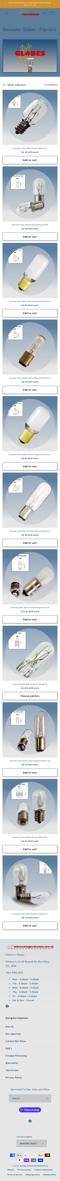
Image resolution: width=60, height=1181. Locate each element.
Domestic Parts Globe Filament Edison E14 (30, 914)
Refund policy (49, 1174)
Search (9, 1026)
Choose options (30, 696)
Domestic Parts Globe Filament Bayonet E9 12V (30, 607)
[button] (6, 13)
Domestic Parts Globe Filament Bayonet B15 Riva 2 (30, 454)
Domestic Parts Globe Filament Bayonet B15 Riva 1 (30, 531)
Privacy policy (24, 1170)
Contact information (43, 1170)
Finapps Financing (16, 1055)
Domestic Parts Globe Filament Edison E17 (30, 837)
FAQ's (9, 1048)
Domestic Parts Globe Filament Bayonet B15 (30, 225)
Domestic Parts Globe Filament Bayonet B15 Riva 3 (30, 378)
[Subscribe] (47, 1098)
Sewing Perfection (28, 1166)
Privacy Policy (14, 1077)
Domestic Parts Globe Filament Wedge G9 (30, 684)
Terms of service (14, 1174)
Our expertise (13, 1033)
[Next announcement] (54, 4)
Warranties (12, 1062)
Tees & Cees (12, 1070)
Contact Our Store (16, 1041)
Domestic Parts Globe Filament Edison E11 (30, 148)
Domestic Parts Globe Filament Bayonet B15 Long (30, 761)
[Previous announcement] (6, 4)
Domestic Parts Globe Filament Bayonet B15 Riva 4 (30, 301)
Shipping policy (33, 1174)
